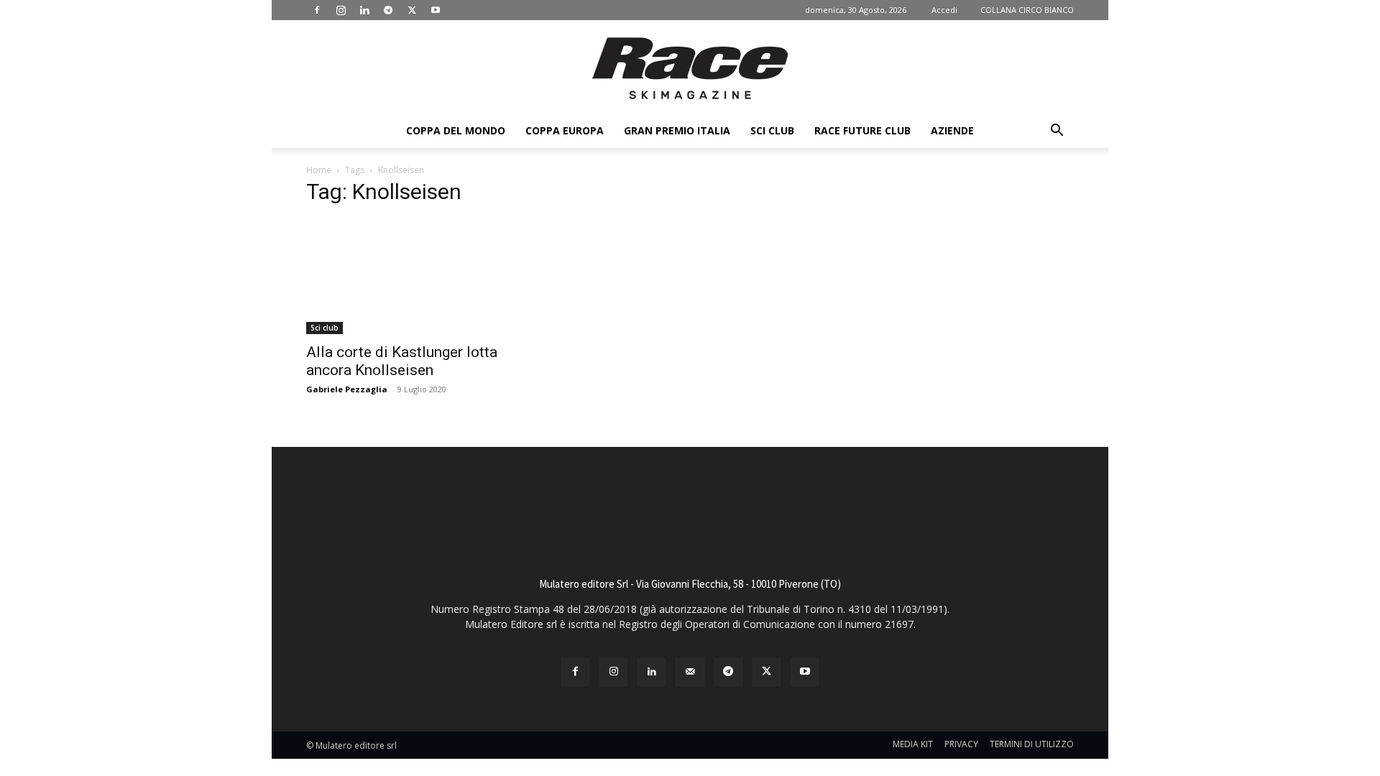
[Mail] (690, 672)
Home (318, 170)
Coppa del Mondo (455, 130)
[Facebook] (317, 10)
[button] (1056, 132)
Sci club (772, 130)
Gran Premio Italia (677, 130)
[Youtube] (435, 10)
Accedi (944, 9)
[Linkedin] (364, 10)
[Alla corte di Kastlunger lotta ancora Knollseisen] (422, 276)
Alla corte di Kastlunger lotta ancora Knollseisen (401, 361)
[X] (412, 10)
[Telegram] (388, 10)
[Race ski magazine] (690, 68)
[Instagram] (340, 10)
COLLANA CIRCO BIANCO (1027, 9)
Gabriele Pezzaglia (346, 389)
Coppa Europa (564, 130)
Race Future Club (862, 130)
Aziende (952, 130)
